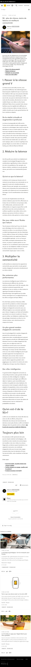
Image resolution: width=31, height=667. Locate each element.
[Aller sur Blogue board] (4, 499)
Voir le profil (11, 494)
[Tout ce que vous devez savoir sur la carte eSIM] (15, 582)
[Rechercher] (16, 5)
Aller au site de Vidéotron (7, 1)
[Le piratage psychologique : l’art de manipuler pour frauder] (15, 541)
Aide (27, 659)
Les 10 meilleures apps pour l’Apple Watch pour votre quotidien (14, 634)
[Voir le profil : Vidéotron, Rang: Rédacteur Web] (4, 27)
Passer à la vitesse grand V (12, 69)
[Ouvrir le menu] (29, 10)
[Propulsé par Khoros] (15, 663)
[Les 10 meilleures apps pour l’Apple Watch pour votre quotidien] (15, 622)
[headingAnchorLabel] (14, 84)
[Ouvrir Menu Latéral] (2, 5)
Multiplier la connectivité (12, 73)
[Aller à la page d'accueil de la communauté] (7, 5)
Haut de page (20, 659)
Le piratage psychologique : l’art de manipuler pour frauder (15, 553)
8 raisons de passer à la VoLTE (13, 470)
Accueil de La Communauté (7, 659)
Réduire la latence (10, 71)
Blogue (4, 9)
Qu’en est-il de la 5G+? (11, 74)
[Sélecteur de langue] (13, 5)
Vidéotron (9, 26)
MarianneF (4, 562)
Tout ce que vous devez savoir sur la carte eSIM (14, 594)
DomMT (3, 602)
